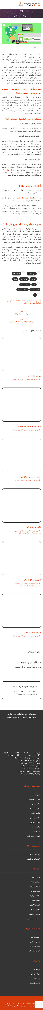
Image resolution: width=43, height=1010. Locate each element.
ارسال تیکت (36, 969)
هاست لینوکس (35, 818)
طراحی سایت (35, 877)
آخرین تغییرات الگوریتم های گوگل (30, 531)
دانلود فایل (36, 978)
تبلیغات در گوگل (35, 896)
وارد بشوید (20, 667)
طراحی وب (24, 279)
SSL (34, 284)
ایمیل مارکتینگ (35, 905)
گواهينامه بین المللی (33, 859)
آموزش (33, 279)
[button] (5, 6)
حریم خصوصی (35, 946)
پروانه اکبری (31, 274)
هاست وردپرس (35, 822)
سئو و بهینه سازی (29, 379)
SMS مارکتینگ (35, 909)
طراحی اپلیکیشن (34, 914)
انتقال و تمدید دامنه (33, 836)
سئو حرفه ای (35, 891)
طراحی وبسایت (22, 289)
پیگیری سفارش (35, 942)
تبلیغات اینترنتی (35, 900)
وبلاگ (15, 279)
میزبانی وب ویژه (34, 799)
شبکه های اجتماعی (25, 480)
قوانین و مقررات (34, 951)
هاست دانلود (35, 813)
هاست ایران (36, 804)
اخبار (33, 480)
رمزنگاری (10, 170)
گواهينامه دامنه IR (34, 854)
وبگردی (17, 480)
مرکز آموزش (35, 974)
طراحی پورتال (35, 882)
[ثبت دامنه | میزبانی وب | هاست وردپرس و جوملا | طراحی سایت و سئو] (29, 4)
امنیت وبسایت (25, 284)
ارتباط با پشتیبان (34, 983)
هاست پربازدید (35, 808)
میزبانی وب (36, 795)
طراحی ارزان (35, 289)
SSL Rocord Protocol (27, 198)
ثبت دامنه (36, 831)
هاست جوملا (36, 827)
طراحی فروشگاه (34, 886)
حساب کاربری (35, 937)
